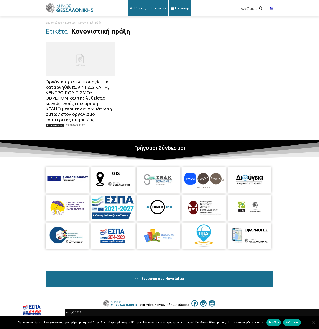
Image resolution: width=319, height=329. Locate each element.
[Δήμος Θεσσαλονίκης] (80, 8)
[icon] (194, 305)
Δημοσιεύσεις (54, 22)
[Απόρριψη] (313, 322)
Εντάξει (274, 322)
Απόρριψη (292, 322)
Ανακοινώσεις (55, 125)
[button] (253, 8)
